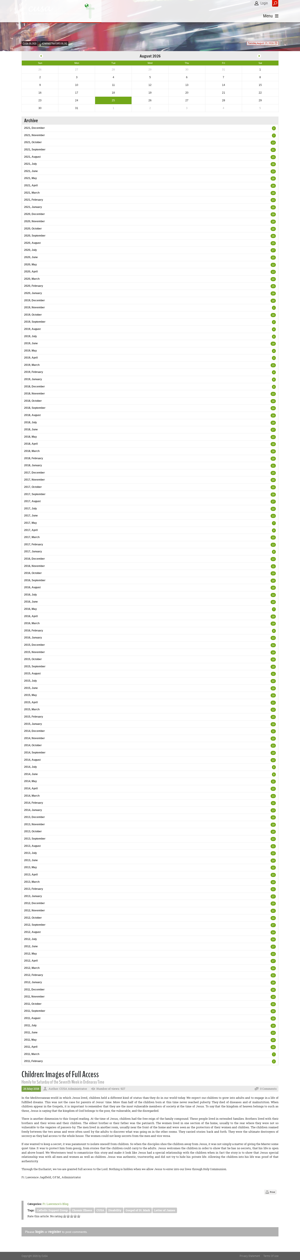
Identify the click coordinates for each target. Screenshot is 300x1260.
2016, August (32, 587)
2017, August (32, 501)
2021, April (31, 185)
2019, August (32, 329)
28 (273, 164)
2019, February (33, 372)
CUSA (100, 1210)
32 (273, 867)
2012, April (31, 960)
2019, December (34, 300)
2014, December (34, 731)
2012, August (32, 932)
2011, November (34, 996)
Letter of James (164, 1210)
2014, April (31, 788)
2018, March (32, 451)
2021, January (33, 207)
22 (273, 437)
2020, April (31, 271)
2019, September (34, 321)
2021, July (30, 163)
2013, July (30, 853)
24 (273, 408)
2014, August (32, 759)
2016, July (30, 594)
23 (273, 171)
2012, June (31, 946)
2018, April (31, 443)
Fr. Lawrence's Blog (55, 1204)
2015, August (32, 673)
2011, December (34, 989)
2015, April (31, 702)
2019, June (31, 343)
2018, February (33, 458)
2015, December (34, 644)
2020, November (34, 221)
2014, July (30, 766)
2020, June (31, 257)
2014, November (34, 738)
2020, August (32, 242)
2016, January (33, 637)
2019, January (33, 379)
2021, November (34, 135)
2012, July (30, 939)
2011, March (31, 1054)
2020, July (30, 250)
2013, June (31, 860)
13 (273, 142)
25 (273, 243)
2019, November (34, 307)
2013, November (34, 824)
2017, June (31, 515)
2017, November (34, 479)
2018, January (33, 465)
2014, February (33, 802)
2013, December (34, 817)
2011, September (34, 1010)
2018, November (34, 393)
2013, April (31, 874)
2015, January (33, 723)
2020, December (34, 214)
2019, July (30, 336)
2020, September (34, 235)
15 (273, 157)
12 (273, 265)
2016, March (32, 623)
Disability (114, 1210)
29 (273, 214)
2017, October (33, 486)
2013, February (33, 888)
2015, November (34, 652)
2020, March (32, 278)
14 (273, 595)
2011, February (33, 1061)
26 (273, 178)
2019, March (32, 364)
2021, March (32, 192)
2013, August (32, 845)
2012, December (34, 903)
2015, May (30, 695)
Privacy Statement (250, 1255)
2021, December (34, 128)
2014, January (33, 810)
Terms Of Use (270, 1255)
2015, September (34, 666)
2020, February (33, 285)
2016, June (31, 601)
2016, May (30, 609)
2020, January (33, 293)
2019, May (30, 350)
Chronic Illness (82, 1210)
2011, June (31, 1032)
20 (273, 279)
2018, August (32, 415)
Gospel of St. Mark (138, 1210)
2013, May (30, 867)
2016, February (33, 630)
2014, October (33, 745)
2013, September (34, 838)
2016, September (34, 580)
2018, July (30, 422)
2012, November (34, 910)
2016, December (34, 558)
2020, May (30, 264)
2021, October (33, 142)
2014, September (34, 752)
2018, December (34, 386)
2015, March (32, 709)
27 (273, 250)
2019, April (31, 357)
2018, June (31, 429)
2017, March (32, 537)
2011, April (30, 1046)
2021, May (30, 178)
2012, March (32, 968)
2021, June (31, 171)
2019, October (33, 314)
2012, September (34, 924)
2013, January (33, 896)
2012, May (30, 953)
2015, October (33, 659)
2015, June (31, 688)
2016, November (34, 566)
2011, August (32, 1018)
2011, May (30, 1039)
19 (273, 602)
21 (273, 150)
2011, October (33, 1003)
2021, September (34, 149)
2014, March (32, 795)
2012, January (33, 982)
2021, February (33, 199)
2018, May (30, 436)
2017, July (30, 508)
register (54, 1232)
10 (273, 537)
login (39, 1232)
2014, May (30, 781)
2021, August (32, 156)
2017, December (34, 472)
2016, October (33, 573)
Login (264, 3)
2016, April (31, 616)
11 (273, 566)
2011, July (30, 1025)
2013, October (33, 831)
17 (273, 961)
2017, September (34, 494)
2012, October (33, 917)
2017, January (33, 551)
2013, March (32, 881)
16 (273, 301)
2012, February (33, 975)
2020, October (33, 228)
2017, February (33, 544)
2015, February (33, 716)
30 (273, 487)
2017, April (31, 530)
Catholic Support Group (52, 1210)
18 (273, 444)
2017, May (30, 522)
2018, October (33, 400)
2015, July (30, 680)
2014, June (31, 774)
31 (273, 465)
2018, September (34, 407)
